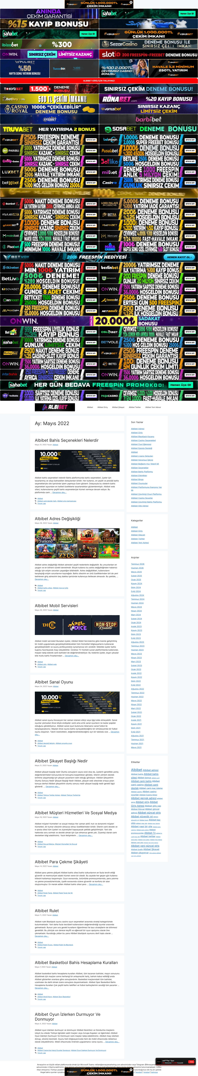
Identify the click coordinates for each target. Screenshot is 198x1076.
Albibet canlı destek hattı (46, 501)
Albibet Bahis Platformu (142, 472)
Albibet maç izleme (154, 823)
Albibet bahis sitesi (44, 588)
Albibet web (52, 664)
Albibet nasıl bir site (141, 826)
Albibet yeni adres (144, 840)
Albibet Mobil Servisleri (56, 605)
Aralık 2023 (136, 626)
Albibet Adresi (137, 429)
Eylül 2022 (136, 685)
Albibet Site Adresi (139, 506)
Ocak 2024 (136, 622)
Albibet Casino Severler (142, 498)
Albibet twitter (147, 836)
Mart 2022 (136, 708)
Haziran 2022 (137, 697)
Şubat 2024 (136, 619)
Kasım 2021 (136, 724)
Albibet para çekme (142, 830)
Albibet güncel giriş (149, 812)
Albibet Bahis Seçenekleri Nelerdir (67, 440)
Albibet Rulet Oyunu (44, 945)
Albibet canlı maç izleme (150, 788)
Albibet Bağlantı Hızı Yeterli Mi (145, 464)
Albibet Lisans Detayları (142, 456)
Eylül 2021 (135, 732)
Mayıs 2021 (136, 747)
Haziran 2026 (137, 568)
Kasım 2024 (136, 583)
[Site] (49, 139)
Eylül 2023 (136, 638)
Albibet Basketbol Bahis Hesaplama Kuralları (76, 962)
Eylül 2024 (136, 591)
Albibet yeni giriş (137, 842)
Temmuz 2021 (137, 739)
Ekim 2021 (135, 728)
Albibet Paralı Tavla (44, 893)
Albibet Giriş (103, 407)
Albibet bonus (144, 777)
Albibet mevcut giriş (60, 588)
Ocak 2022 (136, 716)
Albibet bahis (137, 774)
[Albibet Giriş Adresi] (55, 407)
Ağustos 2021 (137, 736)
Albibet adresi (150, 770)
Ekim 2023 (136, 634)
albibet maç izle (141, 823)
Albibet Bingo (137, 479)
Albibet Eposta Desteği (141, 448)
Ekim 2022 (136, 681)
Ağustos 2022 (137, 689)
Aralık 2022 (136, 673)
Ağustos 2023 (137, 642)
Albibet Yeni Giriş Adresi (151, 842)
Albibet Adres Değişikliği (57, 518)
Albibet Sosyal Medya (45, 844)
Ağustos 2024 (137, 595)
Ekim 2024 (136, 587)
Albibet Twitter (135, 407)
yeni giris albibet (136, 856)
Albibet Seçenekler (139, 468)
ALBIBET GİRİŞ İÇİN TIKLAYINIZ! (99, 81)
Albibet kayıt (143, 820)
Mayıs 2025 (136, 572)
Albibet (90, 407)
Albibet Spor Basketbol (61, 997)
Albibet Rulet (47, 910)
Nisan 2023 (136, 658)
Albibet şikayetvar (140, 852)
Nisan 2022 (136, 704)
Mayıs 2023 (136, 654)
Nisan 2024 (136, 611)
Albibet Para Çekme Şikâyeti (61, 861)
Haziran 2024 (137, 603)
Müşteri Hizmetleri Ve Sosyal (66, 844)
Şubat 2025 (136, 576)
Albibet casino (136, 792)
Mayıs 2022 (136, 700)
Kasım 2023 (136, 630)
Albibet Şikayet (118, 407)
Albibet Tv (150, 832)
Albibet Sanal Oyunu (54, 682)
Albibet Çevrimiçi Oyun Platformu (146, 494)
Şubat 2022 (136, 712)
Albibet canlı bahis (141, 781)
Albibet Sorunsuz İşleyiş (142, 460)
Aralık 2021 (136, 720)
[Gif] (99, 193)
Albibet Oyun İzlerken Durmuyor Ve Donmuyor (88, 1050)
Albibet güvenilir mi (142, 816)
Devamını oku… (59, 492)
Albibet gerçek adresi (143, 798)
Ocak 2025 (136, 580)
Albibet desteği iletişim (46, 743)
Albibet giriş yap (153, 806)
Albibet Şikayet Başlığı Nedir (61, 760)
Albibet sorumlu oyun (64, 743)
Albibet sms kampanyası (66, 501)
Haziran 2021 (137, 743)
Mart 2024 (136, 615)
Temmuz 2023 (137, 646)
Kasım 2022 (136, 677)
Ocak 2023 (136, 669)
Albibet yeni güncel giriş (145, 845)
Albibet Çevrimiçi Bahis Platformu (146, 502)
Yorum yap (41, 503)
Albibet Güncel (138, 809)
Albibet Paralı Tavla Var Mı (63, 893)
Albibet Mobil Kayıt (44, 997)
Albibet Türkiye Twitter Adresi (48, 795)
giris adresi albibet (155, 853)
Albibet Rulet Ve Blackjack (63, 945)
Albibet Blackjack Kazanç (142, 436)
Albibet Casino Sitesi (148, 795)
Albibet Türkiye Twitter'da (70, 795)
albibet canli (156, 778)
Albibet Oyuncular (139, 483)
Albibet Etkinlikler (139, 475)
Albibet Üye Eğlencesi (141, 444)
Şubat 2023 (136, 665)
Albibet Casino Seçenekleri (143, 440)
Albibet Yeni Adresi (153, 407)
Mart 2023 (136, 661)
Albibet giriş (42, 664)
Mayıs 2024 (136, 607)
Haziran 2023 (137, 650)
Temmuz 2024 (137, 599)
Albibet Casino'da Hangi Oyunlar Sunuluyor (53, 1050)
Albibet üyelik (137, 849)
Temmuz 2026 (137, 564)
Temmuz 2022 (137, 693)
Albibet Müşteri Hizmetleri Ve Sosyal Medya (76, 812)
